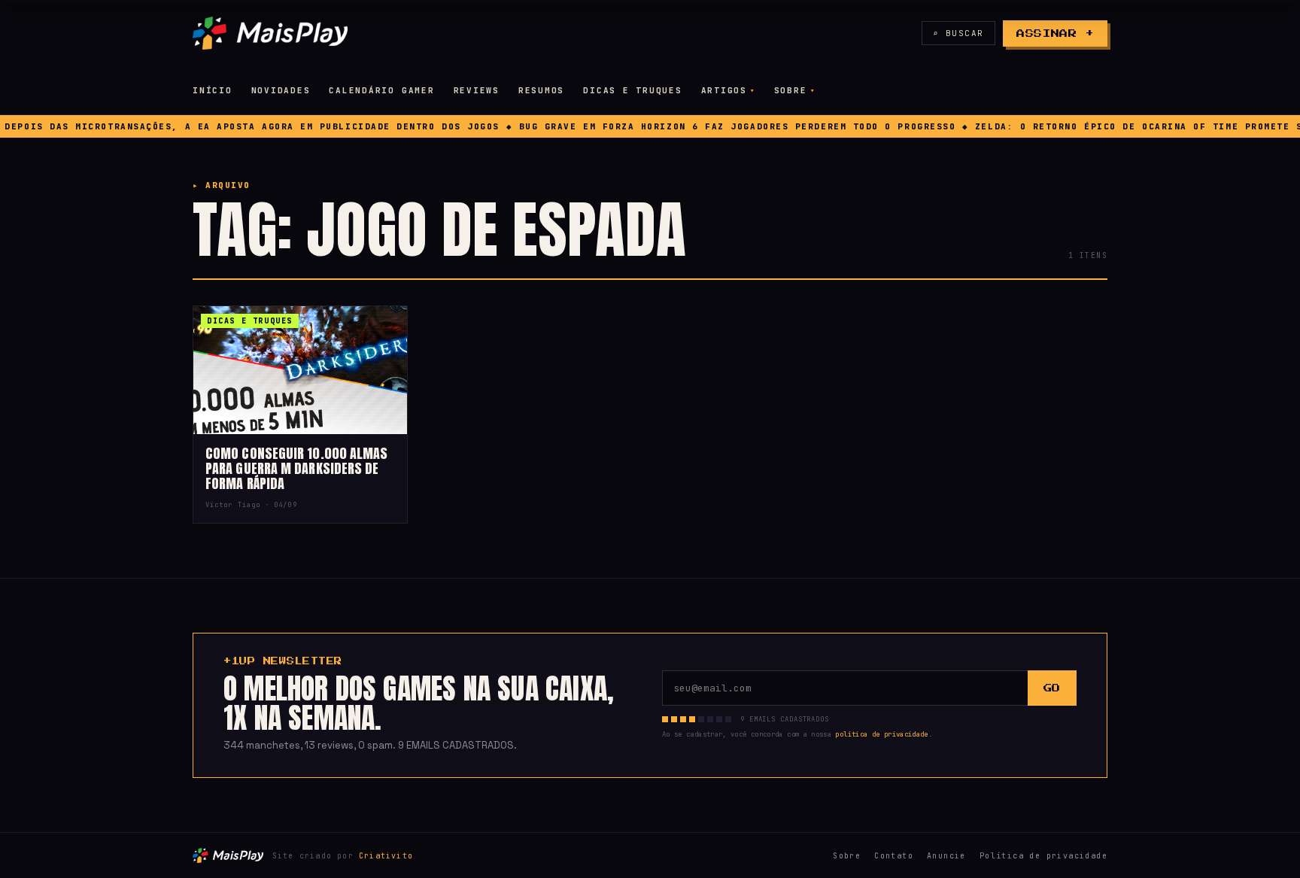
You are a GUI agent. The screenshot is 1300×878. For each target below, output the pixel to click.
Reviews (477, 90)
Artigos (724, 90)
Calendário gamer (381, 90)
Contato (893, 856)
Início (212, 90)
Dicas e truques (632, 90)
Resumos (541, 90)
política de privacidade (881, 734)
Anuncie (946, 856)
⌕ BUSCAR (958, 33)
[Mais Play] (270, 33)
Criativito (386, 856)
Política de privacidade (1043, 856)
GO (1052, 688)
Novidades (281, 90)
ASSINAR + (1055, 33)
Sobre (790, 90)
